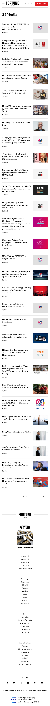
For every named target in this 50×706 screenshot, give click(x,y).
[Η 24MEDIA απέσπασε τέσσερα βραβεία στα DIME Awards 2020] (40, 110)
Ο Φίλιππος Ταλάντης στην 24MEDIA (14, 320)
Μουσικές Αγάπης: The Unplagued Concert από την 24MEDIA (14, 242)
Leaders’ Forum (25, 562)
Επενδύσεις (25, 591)
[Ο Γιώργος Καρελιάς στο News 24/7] (40, 126)
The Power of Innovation (25, 620)
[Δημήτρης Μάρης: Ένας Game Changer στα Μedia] (40, 451)
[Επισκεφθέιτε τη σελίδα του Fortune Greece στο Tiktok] (35, 683)
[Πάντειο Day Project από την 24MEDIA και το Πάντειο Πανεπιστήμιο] (40, 354)
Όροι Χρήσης (25, 661)
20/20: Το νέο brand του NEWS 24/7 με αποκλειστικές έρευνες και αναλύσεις (16, 189)
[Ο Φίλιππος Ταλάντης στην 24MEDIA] (40, 323)
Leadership (25, 600)
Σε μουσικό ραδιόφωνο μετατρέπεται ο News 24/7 (14, 305)
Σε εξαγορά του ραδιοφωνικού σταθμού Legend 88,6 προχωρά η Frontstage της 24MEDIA (16, 140)
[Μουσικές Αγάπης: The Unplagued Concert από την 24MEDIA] (40, 244)
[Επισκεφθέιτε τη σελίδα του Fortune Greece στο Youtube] (28, 683)
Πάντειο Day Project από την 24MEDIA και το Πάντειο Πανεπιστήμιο (15, 352)
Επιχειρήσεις (25, 582)
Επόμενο (45, 497)
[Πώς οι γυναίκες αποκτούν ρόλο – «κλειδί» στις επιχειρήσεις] (40, 420)
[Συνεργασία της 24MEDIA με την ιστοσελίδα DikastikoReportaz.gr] (40, 28)
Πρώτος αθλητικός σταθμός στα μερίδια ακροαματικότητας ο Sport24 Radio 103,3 (16, 274)
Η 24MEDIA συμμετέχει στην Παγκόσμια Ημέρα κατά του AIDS (15, 481)
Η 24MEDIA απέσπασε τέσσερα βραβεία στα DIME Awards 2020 (16, 109)
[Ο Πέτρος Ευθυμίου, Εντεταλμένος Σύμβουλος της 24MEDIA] (40, 466)
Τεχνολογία (25, 588)
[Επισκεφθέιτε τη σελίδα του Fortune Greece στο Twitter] (14, 683)
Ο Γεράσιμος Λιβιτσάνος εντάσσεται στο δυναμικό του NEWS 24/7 (15, 205)
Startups (25, 594)
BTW (45, 690)
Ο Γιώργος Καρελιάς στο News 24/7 (16, 123)
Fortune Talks (25, 565)
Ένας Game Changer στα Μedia (16, 431)
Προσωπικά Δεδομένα (25, 664)
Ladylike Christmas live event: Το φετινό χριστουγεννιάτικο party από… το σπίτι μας (15, 62)
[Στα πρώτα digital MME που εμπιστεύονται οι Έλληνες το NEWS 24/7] (40, 174)
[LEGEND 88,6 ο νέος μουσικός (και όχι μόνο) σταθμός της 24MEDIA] (40, 291)
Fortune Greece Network (25, 568)
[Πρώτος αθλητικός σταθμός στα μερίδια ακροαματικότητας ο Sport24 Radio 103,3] (40, 275)
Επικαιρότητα (25, 579)
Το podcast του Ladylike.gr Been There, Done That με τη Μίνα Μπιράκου (15, 156)
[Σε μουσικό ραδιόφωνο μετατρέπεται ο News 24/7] (40, 307)
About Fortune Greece (25, 643)
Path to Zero (25, 632)
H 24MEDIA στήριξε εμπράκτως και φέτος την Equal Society (16, 76)
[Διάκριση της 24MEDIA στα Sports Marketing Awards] (40, 94)
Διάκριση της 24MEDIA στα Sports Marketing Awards (15, 92)
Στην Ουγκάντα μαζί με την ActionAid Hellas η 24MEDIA (15, 386)
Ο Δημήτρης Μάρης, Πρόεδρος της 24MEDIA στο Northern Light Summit (16, 403)
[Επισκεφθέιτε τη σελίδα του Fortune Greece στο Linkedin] (21, 683)
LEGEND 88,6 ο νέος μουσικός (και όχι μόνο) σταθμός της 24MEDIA (16, 290)
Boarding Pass (25, 617)
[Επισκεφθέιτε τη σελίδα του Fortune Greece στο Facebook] (7, 683)
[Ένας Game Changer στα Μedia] (40, 435)
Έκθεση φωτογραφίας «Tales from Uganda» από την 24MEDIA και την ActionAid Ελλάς (15, 370)
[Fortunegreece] (12, 5)
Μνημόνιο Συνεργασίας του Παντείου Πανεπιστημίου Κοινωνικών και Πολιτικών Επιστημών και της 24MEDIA (15, 44)
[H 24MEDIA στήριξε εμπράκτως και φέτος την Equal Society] (40, 79)
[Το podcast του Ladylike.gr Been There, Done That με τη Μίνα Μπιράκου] (40, 158)
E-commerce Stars (25, 626)
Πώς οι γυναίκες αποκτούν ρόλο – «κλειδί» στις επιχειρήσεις (16, 417)
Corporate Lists (25, 556)
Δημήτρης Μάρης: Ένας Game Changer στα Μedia (15, 448)
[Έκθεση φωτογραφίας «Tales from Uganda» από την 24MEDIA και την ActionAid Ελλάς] (40, 370)
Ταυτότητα (25, 646)
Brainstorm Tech (25, 623)
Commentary (25, 603)
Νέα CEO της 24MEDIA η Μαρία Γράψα (14, 257)
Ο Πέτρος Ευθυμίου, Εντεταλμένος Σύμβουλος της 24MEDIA (15, 465)
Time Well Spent (25, 629)
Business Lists (25, 559)
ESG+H (25, 614)
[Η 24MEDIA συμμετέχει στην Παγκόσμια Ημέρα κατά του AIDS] (40, 482)
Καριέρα (25, 597)
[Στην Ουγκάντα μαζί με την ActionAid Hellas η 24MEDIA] (40, 389)
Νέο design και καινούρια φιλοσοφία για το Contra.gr (14, 336)
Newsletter (25, 655)
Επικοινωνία (25, 652)
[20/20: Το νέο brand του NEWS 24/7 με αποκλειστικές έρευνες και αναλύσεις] (40, 190)
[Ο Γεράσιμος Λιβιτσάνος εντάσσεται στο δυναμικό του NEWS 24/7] (40, 206)
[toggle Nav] (3, 4)
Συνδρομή (25, 658)
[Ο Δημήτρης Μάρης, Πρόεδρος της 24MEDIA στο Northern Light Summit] (40, 404)
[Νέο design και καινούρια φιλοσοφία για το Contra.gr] (40, 338)
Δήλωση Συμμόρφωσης (25, 649)
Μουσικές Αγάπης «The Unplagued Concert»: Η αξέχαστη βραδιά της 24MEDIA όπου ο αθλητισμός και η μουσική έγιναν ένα (16, 223)
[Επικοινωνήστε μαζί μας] (42, 683)
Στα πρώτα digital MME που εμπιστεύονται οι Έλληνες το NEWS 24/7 (15, 173)
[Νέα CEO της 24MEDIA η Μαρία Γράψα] (40, 260)
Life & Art (25, 585)
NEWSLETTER (41, 4)
